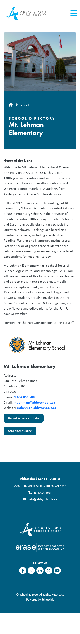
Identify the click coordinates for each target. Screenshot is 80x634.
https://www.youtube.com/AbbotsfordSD (57, 571)
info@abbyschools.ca (43, 499)
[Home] (29, 13)
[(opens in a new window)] (40, 546)
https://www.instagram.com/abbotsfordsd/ (31, 571)
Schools (25, 105)
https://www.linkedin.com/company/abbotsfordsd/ (40, 571)
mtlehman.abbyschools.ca (36, 407)
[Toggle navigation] (73, 13)
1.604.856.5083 (25, 396)
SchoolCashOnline (20, 431)
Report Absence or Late (23, 418)
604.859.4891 (43, 492)
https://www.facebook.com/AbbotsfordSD (23, 571)
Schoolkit (48, 599)
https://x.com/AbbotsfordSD (49, 571)
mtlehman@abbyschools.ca (34, 402)
